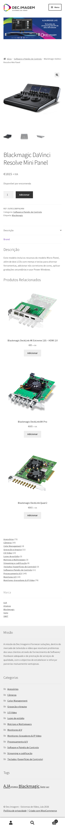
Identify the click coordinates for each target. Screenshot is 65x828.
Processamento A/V (17, 741)
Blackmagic (17, 215)
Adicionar (24, 194)
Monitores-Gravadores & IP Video (24, 735)
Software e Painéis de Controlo (28, 58)
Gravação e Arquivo (17, 706)
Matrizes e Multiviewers (19, 724)
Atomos (7, 606)
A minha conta (11, 823)
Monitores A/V (14, 729)
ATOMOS (14, 787)
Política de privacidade (15, 810)
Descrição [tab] (8, 230)
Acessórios (12, 689)
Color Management (17, 700)
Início (9, 58)
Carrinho (50, 820)
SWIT (5, 616)
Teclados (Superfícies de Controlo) (25, 759)
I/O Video (12, 712)
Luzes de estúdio (15, 718)
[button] (57, 74)
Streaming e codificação (19, 753)
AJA (5, 602)
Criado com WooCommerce (43, 810)
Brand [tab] (6, 239)
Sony (5, 612)
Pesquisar (32, 823)
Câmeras (11, 694)
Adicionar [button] (32, 352)
